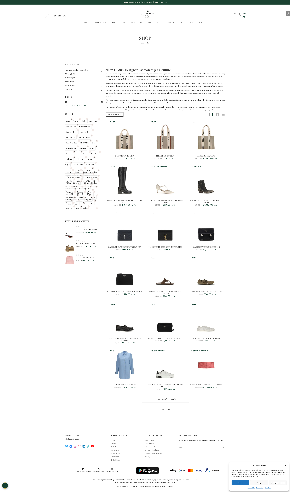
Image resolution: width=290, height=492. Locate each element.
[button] (285, 465)
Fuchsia (90, 159)
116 (71, 163)
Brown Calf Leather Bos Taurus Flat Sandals (165, 293)
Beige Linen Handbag (165, 156)
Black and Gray (71, 132)
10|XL (77, 172)
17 (93, 197)
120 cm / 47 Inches (90, 183)
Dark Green (80, 159)
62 (98, 170)
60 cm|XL (78, 205)
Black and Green (85, 132)
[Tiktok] (88, 446)
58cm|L (79, 199)
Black (83, 121)
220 (71, 119)
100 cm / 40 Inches (90, 172)
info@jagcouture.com (72, 439)
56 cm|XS (69, 194)
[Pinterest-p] (79, 446)
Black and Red (70, 137)
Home (142, 43)
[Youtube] (92, 446)
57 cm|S (80, 194)
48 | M (86, 188)
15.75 (68, 188)
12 (92, 124)
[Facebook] (70, 446)
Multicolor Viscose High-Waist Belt (206, 385)
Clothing (68, 74)
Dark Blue (94, 154)
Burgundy (69, 154)
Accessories (69, 85)
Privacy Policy (260, 488)
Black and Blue (71, 126)
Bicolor (75, 121)
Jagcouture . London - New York (75, 70)
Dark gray (69, 159)
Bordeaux (83, 148)
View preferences (278, 483)
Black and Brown (84, 126)
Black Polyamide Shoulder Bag (206, 247)
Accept (240, 483)
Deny (259, 483)
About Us (268, 488)
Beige (68, 121)
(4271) (89, 70)
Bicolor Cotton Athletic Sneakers (206, 292)
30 (87, 146)
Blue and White (71, 148)
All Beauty (68, 78)
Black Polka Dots (71, 143)
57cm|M (89, 194)
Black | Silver (93, 121)
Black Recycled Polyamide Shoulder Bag (124, 292)
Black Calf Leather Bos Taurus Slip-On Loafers (125, 339)
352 (97, 141)
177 (71, 168)
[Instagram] (75, 446)
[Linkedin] (83, 446)
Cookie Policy (251, 488)
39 (90, 141)
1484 (87, 119)
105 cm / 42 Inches (73, 177)
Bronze (91, 148)
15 (77, 135)
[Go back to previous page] (5, 485)
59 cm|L (88, 199)
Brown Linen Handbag (124, 156)
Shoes (67, 81)
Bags (66, 89)
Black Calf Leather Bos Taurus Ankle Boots (206, 201)
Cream (85, 154)
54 (81, 175)
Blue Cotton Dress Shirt (124, 385)
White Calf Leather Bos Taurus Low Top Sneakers (165, 386)
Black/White (84, 143)
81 (90, 186)
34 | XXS (77, 188)
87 (80, 119)
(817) (74, 86)
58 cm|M (69, 199)
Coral (78, 154)
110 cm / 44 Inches (90, 177)
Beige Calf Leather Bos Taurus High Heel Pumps (165, 201)
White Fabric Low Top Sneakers (206, 338)
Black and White (84, 137)
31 (84, 192)
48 (91, 135)
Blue (93, 143)
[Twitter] (66, 446)
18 (74, 157)
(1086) (72, 82)
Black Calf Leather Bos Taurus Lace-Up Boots (124, 201)
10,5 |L (68, 172)
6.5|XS (68, 205)
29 (81, 181)
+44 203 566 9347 (58, 16)
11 (74, 152)
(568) (70, 89)
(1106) (74, 78)
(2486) (73, 74)
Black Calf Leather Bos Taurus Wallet (124, 247)
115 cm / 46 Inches (72, 183)
